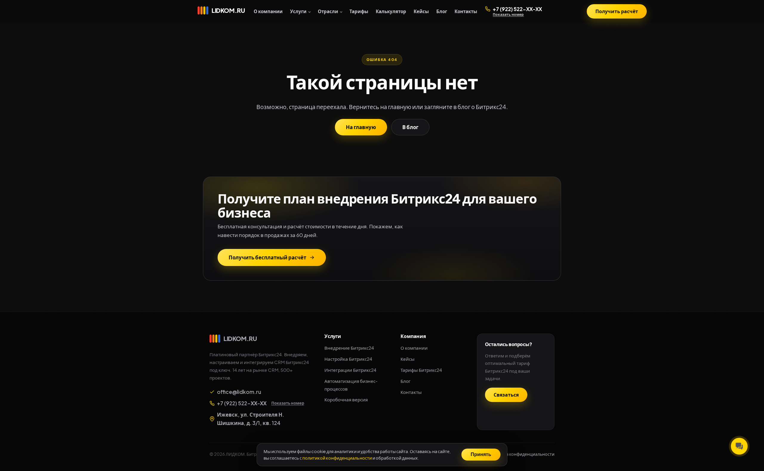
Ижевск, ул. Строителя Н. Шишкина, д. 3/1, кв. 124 (250, 418)
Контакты (466, 11)
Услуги (298, 11)
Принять (481, 454)
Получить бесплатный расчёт (267, 257)
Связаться (506, 395)
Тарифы (358, 11)
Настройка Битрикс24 (348, 359)
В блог (410, 127)
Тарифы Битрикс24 (421, 370)
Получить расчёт (616, 11)
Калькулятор (391, 11)
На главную (361, 127)
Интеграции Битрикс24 (350, 370)
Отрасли (328, 11)
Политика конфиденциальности (521, 454)
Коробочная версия (346, 399)
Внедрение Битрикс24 (349, 348)
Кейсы (421, 11)
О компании (268, 11)
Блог (441, 11)
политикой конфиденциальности (337, 457)
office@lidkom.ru (239, 392)
